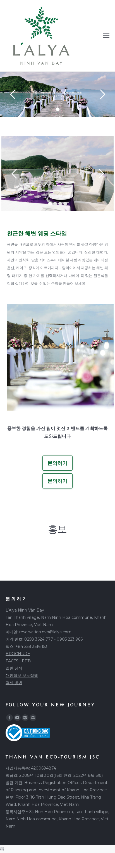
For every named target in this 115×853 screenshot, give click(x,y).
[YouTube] (17, 717)
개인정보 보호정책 (22, 675)
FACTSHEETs (18, 660)
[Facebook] (9, 717)
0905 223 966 (70, 639)
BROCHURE (18, 653)
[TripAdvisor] (33, 717)
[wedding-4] (60, 357)
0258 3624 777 (38, 639)
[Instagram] (25, 717)
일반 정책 (14, 668)
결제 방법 (14, 682)
